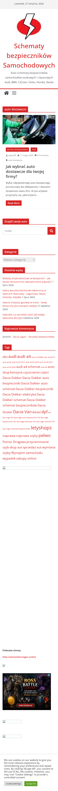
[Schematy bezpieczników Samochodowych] (6, 93)
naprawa (9, 436)
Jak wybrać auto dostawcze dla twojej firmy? (25, 171)
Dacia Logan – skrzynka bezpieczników (33, 336)
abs (5, 357)
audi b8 (44, 367)
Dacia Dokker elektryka (19, 394)
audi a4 (24, 356)
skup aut (16, 447)
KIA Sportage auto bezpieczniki (24, 417)
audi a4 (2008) (37, 357)
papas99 (12, 155)
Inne (34, 149)
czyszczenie (31, 372)
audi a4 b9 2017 (18, 362)
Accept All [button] (30, 783)
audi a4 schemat (28, 367)
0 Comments (43, 155)
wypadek (9, 458)
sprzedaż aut (32, 447)
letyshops (41, 427)
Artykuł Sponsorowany (17, 149)
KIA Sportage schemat (42, 421)
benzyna (16, 372)
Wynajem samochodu (27, 453)
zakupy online (26, 458)
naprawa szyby (27, 436)
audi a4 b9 (7, 362)
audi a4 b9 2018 (32, 362)
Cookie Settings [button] (13, 783)
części (44, 372)
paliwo (45, 435)
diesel (36, 412)
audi (12, 356)
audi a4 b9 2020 (9, 367)
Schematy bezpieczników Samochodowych (29, 55)
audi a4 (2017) (49, 357)
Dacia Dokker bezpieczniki (34, 389)
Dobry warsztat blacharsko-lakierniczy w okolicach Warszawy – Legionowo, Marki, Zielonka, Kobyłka (24, 294)
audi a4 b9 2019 (45, 362)
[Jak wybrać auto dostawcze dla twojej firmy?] (29, 129)
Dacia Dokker (12, 378)
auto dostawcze (15, 160)
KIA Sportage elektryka (22, 421)
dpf (44, 411)
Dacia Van (22, 411)
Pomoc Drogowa (14, 442)
